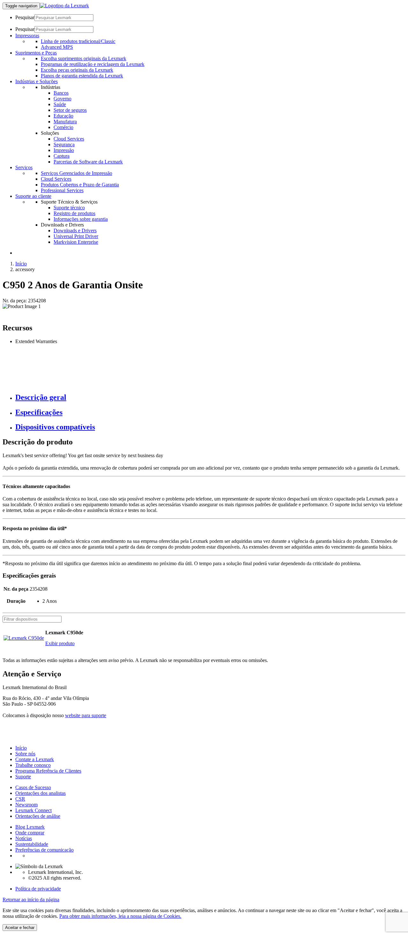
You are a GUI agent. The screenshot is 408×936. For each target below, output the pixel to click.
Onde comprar (29, 832)
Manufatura (65, 121)
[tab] (210, 397)
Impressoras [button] (27, 35)
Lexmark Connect (33, 810)
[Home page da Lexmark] (64, 5)
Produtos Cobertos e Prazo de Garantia (80, 184)
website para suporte (85, 715)
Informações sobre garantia (81, 219)
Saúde (60, 104)
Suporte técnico (69, 207)
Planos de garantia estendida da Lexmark (82, 75)
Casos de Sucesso (33, 787)
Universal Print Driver (76, 236)
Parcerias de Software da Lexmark (88, 161)
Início (21, 263)
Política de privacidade (38, 888)
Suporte (23, 776)
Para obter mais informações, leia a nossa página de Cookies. (120, 916)
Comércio (63, 127)
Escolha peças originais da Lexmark (77, 70)
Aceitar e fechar (19, 927)
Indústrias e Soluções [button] (36, 81)
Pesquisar (24, 17)
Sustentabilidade (31, 844)
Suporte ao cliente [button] (33, 196)
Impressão (64, 150)
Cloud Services (69, 138)
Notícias (23, 838)
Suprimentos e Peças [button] (36, 52)
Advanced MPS (57, 47)
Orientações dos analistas (40, 793)
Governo (62, 98)
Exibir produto (60, 643)
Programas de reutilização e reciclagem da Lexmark (92, 64)
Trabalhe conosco (33, 765)
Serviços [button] (24, 167)
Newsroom (26, 804)
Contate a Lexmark (34, 759)
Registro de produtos (74, 213)
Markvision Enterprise (76, 242)
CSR (20, 799)
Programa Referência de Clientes (48, 771)
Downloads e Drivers (75, 230)
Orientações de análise (37, 816)
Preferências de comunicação (44, 850)
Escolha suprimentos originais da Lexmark (83, 58)
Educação (63, 116)
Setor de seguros (70, 110)
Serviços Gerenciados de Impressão (76, 173)
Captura (61, 156)
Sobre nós (25, 753)
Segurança (64, 144)
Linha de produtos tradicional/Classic (78, 41)
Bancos (61, 93)
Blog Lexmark (30, 827)
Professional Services (62, 190)
